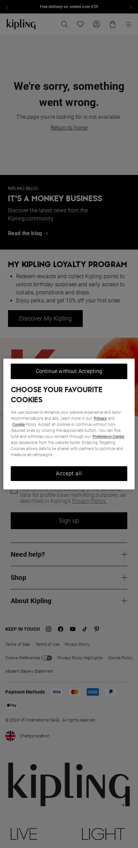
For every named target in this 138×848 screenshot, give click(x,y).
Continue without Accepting (69, 371)
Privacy (100, 418)
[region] (68, 424)
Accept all (69, 473)
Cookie (18, 424)
